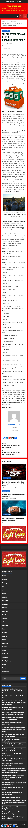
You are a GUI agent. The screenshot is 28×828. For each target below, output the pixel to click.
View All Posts (14, 430)
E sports (4, 593)
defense (4, 590)
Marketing (4, 618)
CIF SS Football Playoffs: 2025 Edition (11, 797)
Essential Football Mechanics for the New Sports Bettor (13, 495)
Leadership (5, 611)
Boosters (4, 579)
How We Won (5, 600)
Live (25, 16)
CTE (3, 586)
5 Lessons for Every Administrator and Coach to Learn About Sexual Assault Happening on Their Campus (13, 729)
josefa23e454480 (8, 44)
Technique (4, 668)
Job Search (4, 608)
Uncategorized (6, 30)
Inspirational (5, 604)
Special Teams (5, 657)
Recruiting (4, 647)
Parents (4, 629)
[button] (2, 16)
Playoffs (4, 639)
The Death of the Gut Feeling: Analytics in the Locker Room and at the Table (13, 750)
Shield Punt (5, 654)
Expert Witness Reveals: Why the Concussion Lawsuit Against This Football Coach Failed (13, 713)
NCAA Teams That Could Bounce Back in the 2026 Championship (13, 519)
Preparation (5, 643)
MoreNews (23, 824)
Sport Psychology (6, 661)
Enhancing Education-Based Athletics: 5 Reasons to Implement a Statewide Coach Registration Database (14, 802)
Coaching (4, 583)
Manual (4, 615)
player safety (5, 636)
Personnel (4, 632)
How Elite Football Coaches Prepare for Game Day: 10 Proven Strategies (13, 735)
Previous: (11, 445)
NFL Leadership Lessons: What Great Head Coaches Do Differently (12, 755)
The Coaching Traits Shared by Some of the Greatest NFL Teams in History (12, 718)
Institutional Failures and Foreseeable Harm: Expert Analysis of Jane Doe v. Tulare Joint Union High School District (14, 702)
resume (4, 650)
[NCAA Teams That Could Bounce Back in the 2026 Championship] (14, 508)
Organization (5, 625)
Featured (4, 597)
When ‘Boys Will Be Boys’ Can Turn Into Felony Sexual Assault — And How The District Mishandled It (13, 777)
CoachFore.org (14, 6)
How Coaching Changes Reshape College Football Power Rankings (12, 813)
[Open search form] (17, 16)
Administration (5, 576)
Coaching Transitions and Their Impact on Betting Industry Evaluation (12, 808)
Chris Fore (5, 487)
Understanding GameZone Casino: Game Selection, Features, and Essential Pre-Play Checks (13, 484)
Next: (11, 452)
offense (4, 622)
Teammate (4, 664)
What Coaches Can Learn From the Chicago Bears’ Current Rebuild (12, 745)
